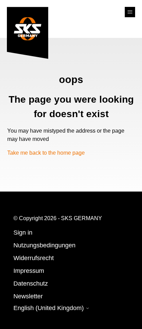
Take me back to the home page (46, 153)
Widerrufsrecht (33, 258)
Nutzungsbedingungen (44, 245)
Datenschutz (30, 283)
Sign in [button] (22, 232)
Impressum (28, 270)
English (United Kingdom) (49, 308)
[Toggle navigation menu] (130, 12)
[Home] (27, 34)
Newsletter (28, 296)
